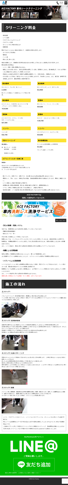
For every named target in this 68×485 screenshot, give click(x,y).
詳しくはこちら (60, 220)
